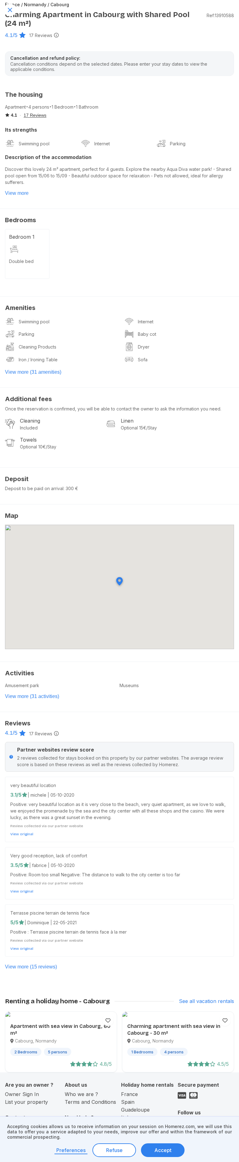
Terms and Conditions (90, 1102)
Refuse (114, 1150)
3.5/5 (16, 865)
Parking (177, 143)
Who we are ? (81, 1094)
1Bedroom (62, 107)
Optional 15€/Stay (139, 427)
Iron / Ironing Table (38, 359)
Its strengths (21, 130)
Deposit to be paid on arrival (34, 488)
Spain (127, 1102)
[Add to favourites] (108, 1020)
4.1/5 (11, 35)
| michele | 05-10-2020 (51, 795)
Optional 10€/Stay (38, 446)
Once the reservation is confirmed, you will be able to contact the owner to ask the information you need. (113, 408)
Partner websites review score (55, 750)
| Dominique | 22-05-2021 (51, 922)
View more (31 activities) (32, 696)
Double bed (21, 261)
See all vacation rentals (206, 1001)
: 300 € (70, 488)
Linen (127, 421)
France (129, 1094)
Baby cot (147, 334)
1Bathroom (87, 107)
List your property (26, 1102)
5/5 (14, 922)
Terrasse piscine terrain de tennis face (50, 913)
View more (17, 193)
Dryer (143, 346)
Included (29, 427)
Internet (102, 143)
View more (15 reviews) (31, 966)
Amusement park (22, 685)
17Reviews (40, 35)
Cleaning (30, 421)
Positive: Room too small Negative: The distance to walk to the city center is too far (95, 874)
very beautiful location (33, 785)
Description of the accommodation (48, 157)
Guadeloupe (135, 1110)
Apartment (15, 107)
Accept (162, 1150)
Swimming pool (34, 143)
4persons (38, 107)
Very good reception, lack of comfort (48, 855)
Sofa (143, 359)
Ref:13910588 (220, 15)
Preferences (71, 1150)
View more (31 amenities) (33, 372)
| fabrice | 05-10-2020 (52, 865)
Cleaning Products (37, 346)
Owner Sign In (22, 1094)
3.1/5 (15, 795)
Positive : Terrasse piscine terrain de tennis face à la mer (68, 932)
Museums (129, 685)
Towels (28, 440)
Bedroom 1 (22, 237)
